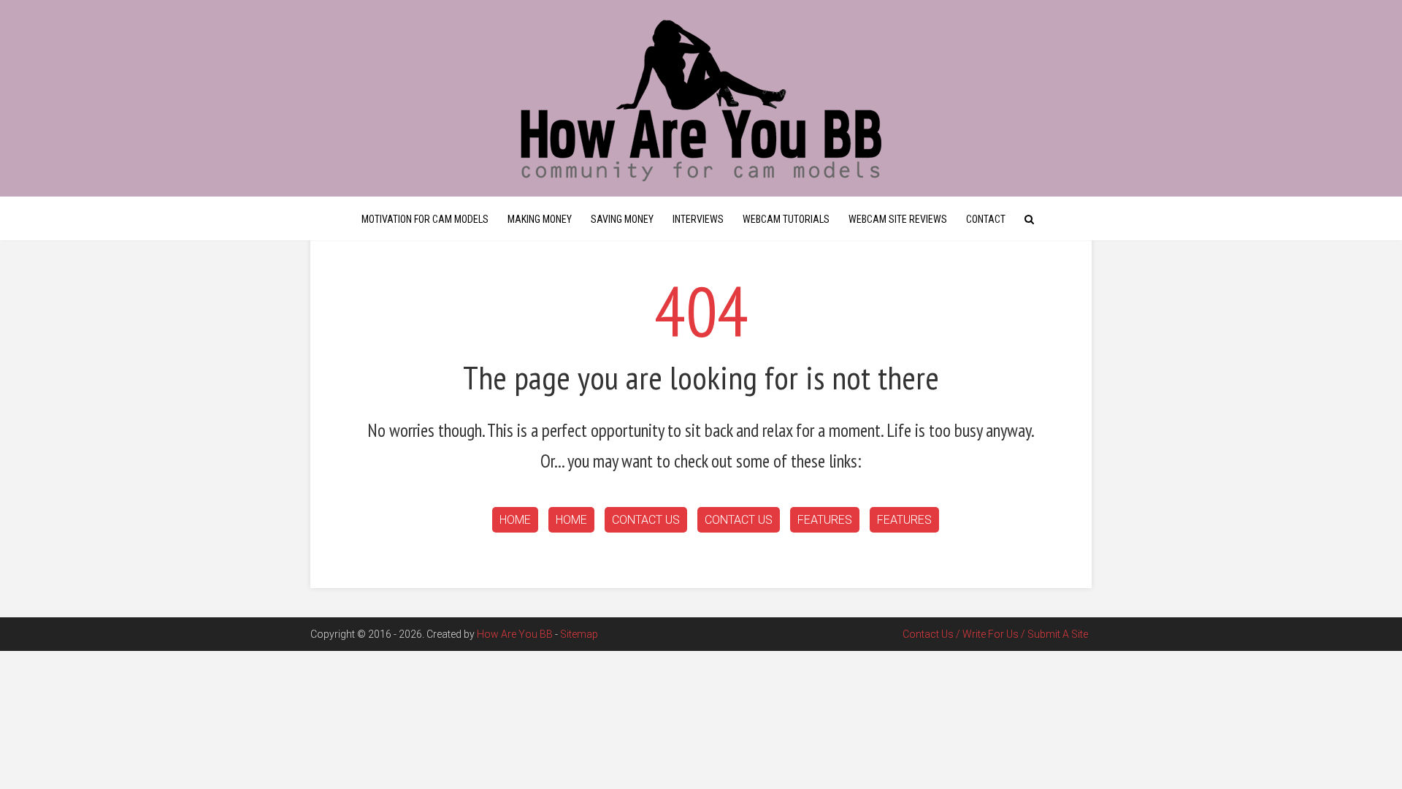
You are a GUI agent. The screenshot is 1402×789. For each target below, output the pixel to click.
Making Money (539, 219)
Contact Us (646, 520)
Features (824, 520)
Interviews (698, 219)
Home (515, 520)
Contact (985, 219)
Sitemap (579, 634)
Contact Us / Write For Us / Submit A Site (995, 634)
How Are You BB (515, 634)
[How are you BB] (701, 98)
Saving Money (622, 219)
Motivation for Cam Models (425, 219)
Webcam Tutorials (786, 219)
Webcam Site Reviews (898, 219)
